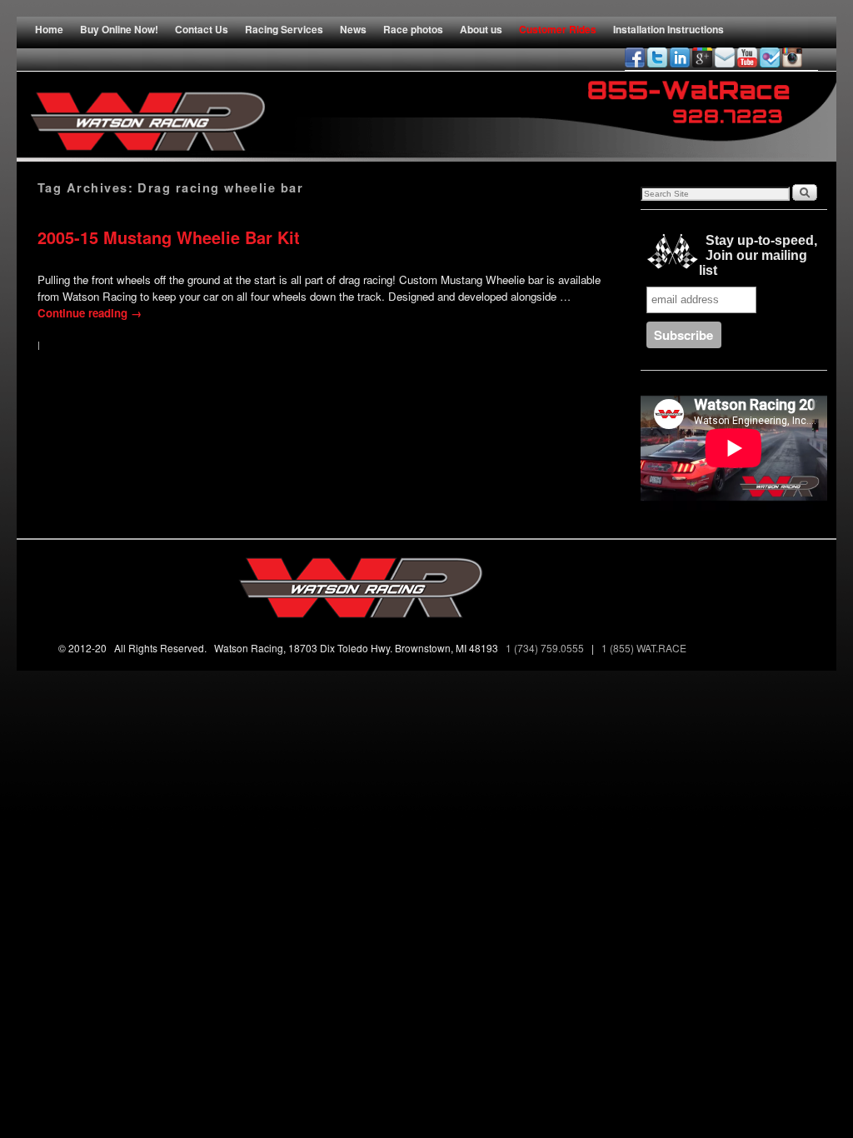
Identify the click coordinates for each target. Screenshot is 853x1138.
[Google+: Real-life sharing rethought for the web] (702, 57)
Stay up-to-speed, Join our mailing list (758, 255)
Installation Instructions (668, 29)
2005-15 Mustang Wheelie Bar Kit (168, 237)
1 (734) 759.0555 (546, 648)
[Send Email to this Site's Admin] (725, 57)
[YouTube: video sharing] (747, 57)
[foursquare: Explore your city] (770, 57)
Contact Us (201, 29)
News (353, 29)
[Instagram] (792, 57)
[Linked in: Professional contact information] (680, 57)
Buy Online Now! (119, 29)
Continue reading (89, 313)
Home (49, 29)
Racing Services (284, 29)
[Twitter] (657, 57)
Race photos (413, 29)
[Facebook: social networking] (635, 57)
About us (481, 29)
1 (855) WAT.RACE (646, 648)
